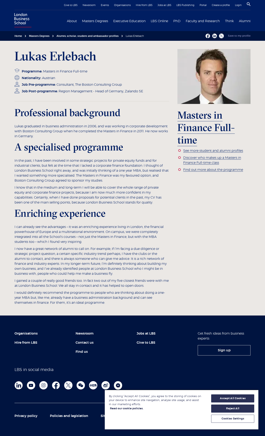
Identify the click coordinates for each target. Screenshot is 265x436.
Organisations (122, 5)
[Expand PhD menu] (183, 21)
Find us (82, 351)
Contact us (85, 342)
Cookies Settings (233, 418)
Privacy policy (25, 416)
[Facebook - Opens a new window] (207, 35)
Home (18, 36)
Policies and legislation (69, 416)
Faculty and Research (203, 21)
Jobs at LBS (164, 5)
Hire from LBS (144, 5)
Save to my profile (239, 36)
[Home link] (21, 20)
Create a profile (221, 5)
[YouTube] (31, 385)
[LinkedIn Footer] (18, 385)
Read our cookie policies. (126, 408)
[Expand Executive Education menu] (148, 21)
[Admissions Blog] (118, 385)
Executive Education (129, 21)
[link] (224, 350)
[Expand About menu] (79, 21)
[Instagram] (43, 385)
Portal (203, 5)
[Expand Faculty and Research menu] (222, 21)
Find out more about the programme (213, 169)
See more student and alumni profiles (213, 150)
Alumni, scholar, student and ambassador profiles (88, 36)
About (72, 21)
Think (229, 21)
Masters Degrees (95, 21)
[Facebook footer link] (56, 385)
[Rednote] (93, 385)
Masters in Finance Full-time (65, 71)
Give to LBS (70, 5)
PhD (177, 21)
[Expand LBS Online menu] (171, 21)
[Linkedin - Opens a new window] (214, 35)
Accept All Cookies (232, 398)
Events (105, 5)
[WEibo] (105, 385)
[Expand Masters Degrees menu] (111, 21)
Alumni (245, 21)
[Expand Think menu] (236, 21)
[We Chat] (81, 385)
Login (238, 5)
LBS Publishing (185, 5)
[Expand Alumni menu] (253, 21)
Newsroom (89, 5)
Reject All (232, 408)
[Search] (249, 4)
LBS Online (159, 21)
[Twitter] (68, 385)
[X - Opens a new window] (221, 35)
